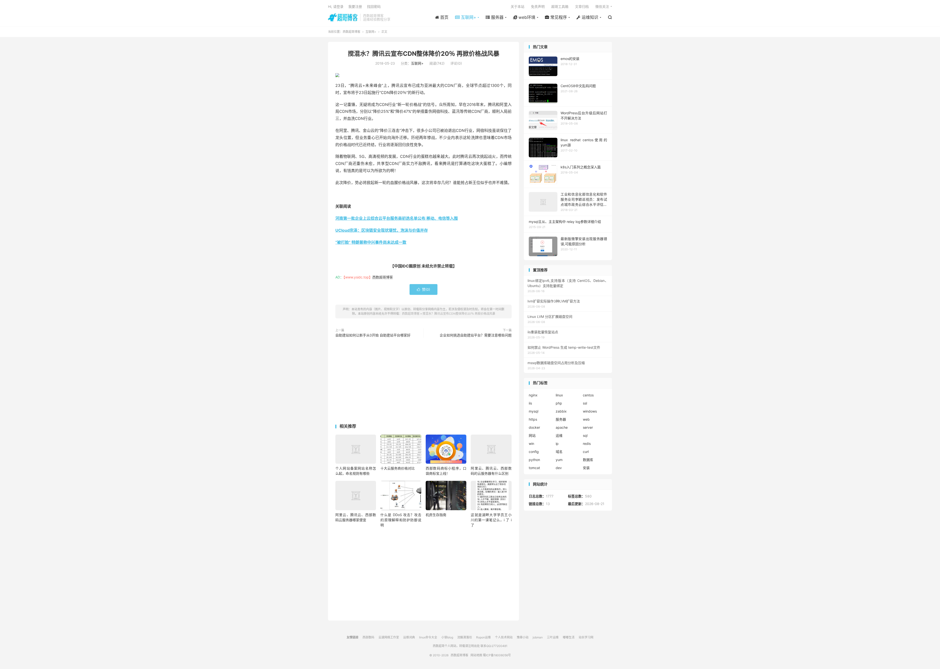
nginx (533, 395)
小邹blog (447, 637)
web (586, 419)
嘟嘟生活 (569, 637)
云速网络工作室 (388, 637)
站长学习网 (586, 637)
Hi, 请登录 (335, 6)
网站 (532, 435)
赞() (423, 289)
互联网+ (370, 32)
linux (559, 395)
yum (559, 460)
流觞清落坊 (464, 637)
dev (559, 468)
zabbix (561, 411)
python (534, 460)
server (588, 427)
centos (588, 395)
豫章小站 (523, 637)
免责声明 (538, 6)
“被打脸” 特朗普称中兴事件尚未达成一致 (370, 242)
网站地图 (476, 655)
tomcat (534, 468)
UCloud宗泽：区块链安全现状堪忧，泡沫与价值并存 (381, 230)
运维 (559, 435)
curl (586, 452)
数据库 (588, 460)
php (559, 403)
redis (587, 443)
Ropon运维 (483, 637)
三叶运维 (553, 637)
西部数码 (368, 637)
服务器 (561, 419)
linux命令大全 (428, 637)
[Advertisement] (423, 381)
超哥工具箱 (559, 6)
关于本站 (517, 6)
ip (557, 443)
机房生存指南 (436, 515)
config (534, 452)
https (533, 419)
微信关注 (602, 6)
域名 (559, 452)
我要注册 (355, 6)
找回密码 (374, 6)
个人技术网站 (504, 637)
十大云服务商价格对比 (397, 468)
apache (562, 427)
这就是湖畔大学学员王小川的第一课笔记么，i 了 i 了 (491, 520)
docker (534, 427)
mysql (533, 411)
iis (530, 403)
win (531, 443)
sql (585, 435)
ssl (585, 403)
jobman (538, 637)
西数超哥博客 (343, 17)
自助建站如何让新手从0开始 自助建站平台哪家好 (373, 335)
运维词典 (409, 637)
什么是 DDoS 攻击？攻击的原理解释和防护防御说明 (400, 520)
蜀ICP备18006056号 (497, 655)
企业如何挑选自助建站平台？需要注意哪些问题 (476, 335)
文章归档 (582, 6)
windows (590, 411)
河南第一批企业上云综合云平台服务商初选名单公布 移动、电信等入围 (396, 218)
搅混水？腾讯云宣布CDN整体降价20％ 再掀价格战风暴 (423, 53)
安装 (586, 468)
